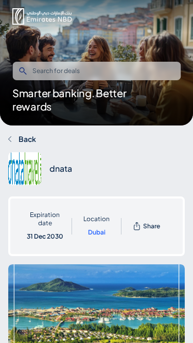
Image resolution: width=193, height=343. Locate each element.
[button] (42, 16)
